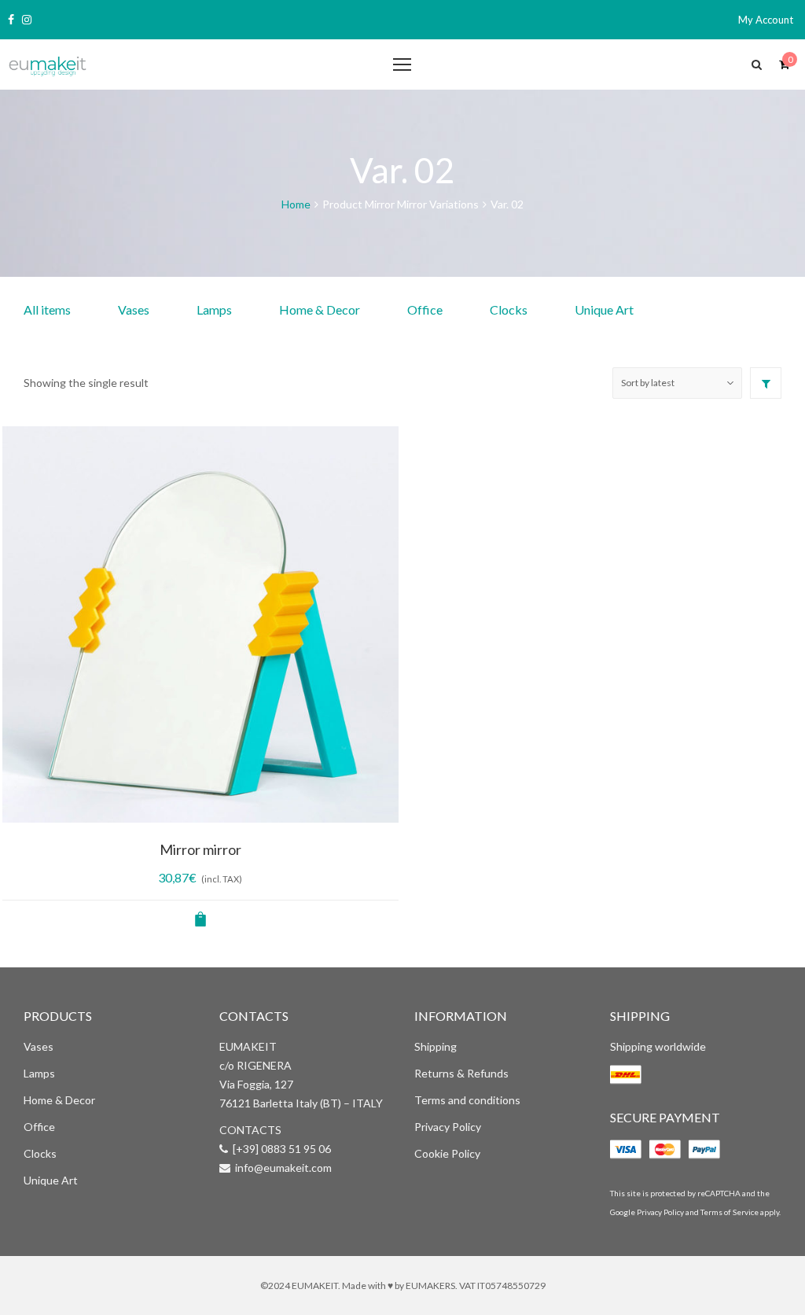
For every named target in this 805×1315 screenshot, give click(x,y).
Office (425, 309)
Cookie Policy (447, 1153)
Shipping (435, 1046)
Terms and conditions (467, 1100)
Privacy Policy (447, 1126)
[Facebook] (11, 19)
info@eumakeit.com (283, 1167)
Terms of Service (729, 1212)
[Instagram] (26, 19)
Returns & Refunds (461, 1073)
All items (47, 309)
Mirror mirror (200, 849)
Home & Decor (319, 309)
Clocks (508, 309)
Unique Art (604, 309)
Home (296, 204)
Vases (133, 309)
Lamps (214, 309)
